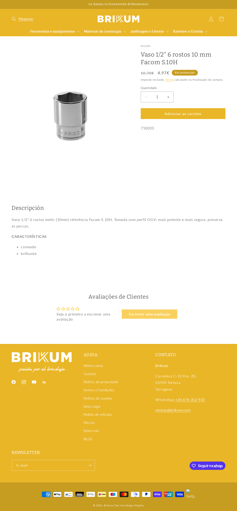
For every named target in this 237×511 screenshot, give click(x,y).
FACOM (146, 46)
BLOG (88, 439)
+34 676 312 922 (190, 399)
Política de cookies (98, 398)
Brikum (108, 505)
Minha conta (93, 366)
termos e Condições (99, 390)
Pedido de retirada (98, 414)
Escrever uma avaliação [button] (149, 314)
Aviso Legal (92, 406)
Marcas (89, 423)
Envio (170, 79)
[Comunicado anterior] (13, 4)
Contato (90, 374)
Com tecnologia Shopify (129, 505)
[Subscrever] (89, 465)
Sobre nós (91, 431)
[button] (22, 19)
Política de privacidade (101, 382)
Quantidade (149, 88)
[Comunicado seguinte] (224, 4)
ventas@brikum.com (172, 410)
